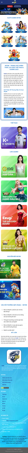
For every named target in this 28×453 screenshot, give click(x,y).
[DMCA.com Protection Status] (5, 387)
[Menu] (2, 2)
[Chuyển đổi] (2, 309)
